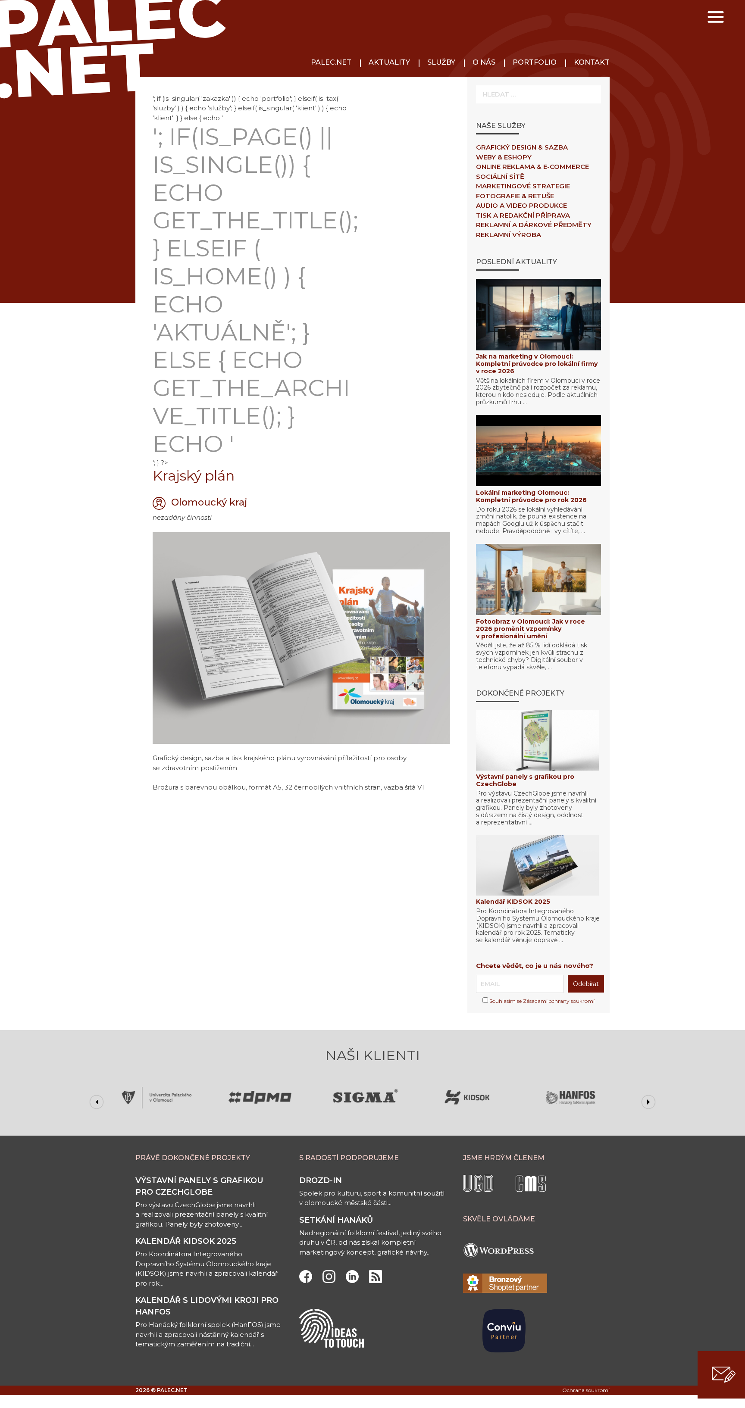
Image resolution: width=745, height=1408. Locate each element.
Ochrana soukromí (586, 1390)
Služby (441, 62)
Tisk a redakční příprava (523, 215)
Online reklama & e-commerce (532, 166)
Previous (96, 1102)
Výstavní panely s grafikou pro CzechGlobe (525, 780)
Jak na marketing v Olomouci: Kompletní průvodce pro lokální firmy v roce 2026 (537, 364)
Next (648, 1102)
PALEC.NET (331, 62)
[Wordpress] (502, 1268)
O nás (484, 62)
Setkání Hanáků (336, 1220)
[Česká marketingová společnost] (531, 1189)
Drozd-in (320, 1180)
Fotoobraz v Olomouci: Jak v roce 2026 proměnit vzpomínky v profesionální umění (530, 629)
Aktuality (389, 62)
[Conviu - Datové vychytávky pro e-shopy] (504, 1363)
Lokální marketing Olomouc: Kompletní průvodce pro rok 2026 (531, 496)
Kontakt (592, 62)
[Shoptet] (505, 1290)
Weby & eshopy (504, 157)
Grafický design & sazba (522, 147)
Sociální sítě (500, 176)
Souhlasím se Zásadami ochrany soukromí (541, 1001)
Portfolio (535, 62)
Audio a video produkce (521, 205)
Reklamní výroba (508, 235)
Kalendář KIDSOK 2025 (513, 901)
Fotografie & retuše (515, 196)
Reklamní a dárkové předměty (534, 225)
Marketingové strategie (523, 186)
